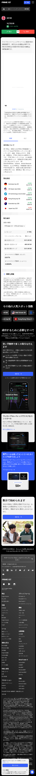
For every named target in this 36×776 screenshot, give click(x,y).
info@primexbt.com (12, 564)
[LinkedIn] (11, 570)
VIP (19, 617)
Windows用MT (22, 669)
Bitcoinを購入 (22, 681)
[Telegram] (28, 570)
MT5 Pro (21, 674)
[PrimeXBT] (6, 2)
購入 (10, 31)
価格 (9, 9)
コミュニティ (22, 636)
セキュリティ (22, 615)
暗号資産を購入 (5, 601)
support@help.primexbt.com (19, 566)
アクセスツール (8, 470)
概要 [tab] (10, 138)
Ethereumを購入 (23, 683)
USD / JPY (4, 660)
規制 (20, 639)
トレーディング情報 (6, 639)
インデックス (17, 9)
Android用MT (22, 662)
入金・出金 (21, 612)
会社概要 (21, 634)
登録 (28, 2)
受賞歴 (20, 641)
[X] (3, 570)
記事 (3, 674)
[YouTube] (20, 570)
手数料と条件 (22, 610)
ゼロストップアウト (23, 625)
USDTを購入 (21, 686)
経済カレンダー (5, 636)
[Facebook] (15, 570)
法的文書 (21, 653)
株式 (3, 615)
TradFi (3, 625)
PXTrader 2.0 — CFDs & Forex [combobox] (14, 226)
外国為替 (4, 608)
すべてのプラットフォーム (25, 603)
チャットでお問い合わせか (24, 549)
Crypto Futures (5, 596)
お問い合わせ (22, 651)
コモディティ (5, 612)
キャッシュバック (23, 627)
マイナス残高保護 (23, 620)
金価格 (3, 662)
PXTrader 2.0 (22, 596)
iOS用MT (21, 665)
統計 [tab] (25, 138)
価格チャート (5, 631)
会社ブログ (21, 648)
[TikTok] (24, 570)
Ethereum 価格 (5, 648)
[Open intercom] (32, 772)
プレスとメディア (23, 643)
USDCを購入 (22, 688)
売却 (27, 31)
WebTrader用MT (22, 672)
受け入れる (15, 765)
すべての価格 (5, 665)
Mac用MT (21, 667)
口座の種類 (21, 622)
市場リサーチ (5, 671)
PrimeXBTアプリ (23, 599)
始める (17, 374)
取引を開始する (8, 429)
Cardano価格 (5, 655)
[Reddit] (32, 570)
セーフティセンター (23, 656)
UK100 (14, 109)
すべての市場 (5, 622)
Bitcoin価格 (4, 645)
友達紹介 (4, 685)
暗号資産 (4, 617)
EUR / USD (4, 657)
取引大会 (4, 688)
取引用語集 (4, 676)
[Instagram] (7, 570)
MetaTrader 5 (22, 601)
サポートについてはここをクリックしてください (17, 559)
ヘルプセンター (14, 551)
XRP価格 (4, 650)
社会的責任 (21, 646)
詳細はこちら (6, 762)
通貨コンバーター (6, 634)
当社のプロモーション (7, 683)
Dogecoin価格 (5, 652)
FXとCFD (4, 599)
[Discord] (3, 574)
